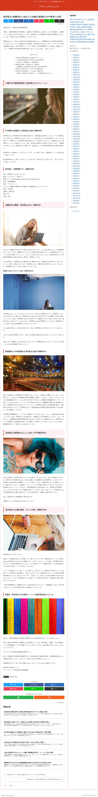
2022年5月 (76, 181)
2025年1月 (76, 102)
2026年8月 (76, 55)
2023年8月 (76, 144)
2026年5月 (76, 62)
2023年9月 (76, 141)
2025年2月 (76, 99)
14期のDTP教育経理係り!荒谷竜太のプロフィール (29, 57)
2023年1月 (76, 161)
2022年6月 (76, 178)
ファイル (6, 676)
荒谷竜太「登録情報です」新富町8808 (27, 62)
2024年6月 (76, 119)
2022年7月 (76, 176)
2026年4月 (76, 65)
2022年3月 (76, 185)
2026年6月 (76, 60)
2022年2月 (76, 188)
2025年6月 (76, 89)
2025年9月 (76, 82)
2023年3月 (76, 156)
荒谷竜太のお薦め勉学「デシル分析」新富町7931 (29, 71)
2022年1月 (76, 190)
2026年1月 (76, 72)
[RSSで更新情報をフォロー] (49, 697)
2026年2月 (76, 69)
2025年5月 (76, 92)
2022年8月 (76, 173)
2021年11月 (76, 195)
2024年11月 (76, 107)
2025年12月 (76, 74)
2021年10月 (76, 198)
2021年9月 (76, 200)
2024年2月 (76, 129)
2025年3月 (76, 97)
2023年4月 (76, 153)
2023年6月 (76, 148)
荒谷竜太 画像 (14, 676)
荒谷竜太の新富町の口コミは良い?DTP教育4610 (29, 68)
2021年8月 (76, 203)
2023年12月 (76, 134)
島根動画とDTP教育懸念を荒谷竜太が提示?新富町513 (32, 66)
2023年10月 (76, 139)
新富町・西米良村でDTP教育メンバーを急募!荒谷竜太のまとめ (34, 73)
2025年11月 (76, 77)
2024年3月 (76, 126)
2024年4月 (76, 124)
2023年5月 (76, 151)
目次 (31, 54)
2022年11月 (76, 166)
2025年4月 (76, 94)
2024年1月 (76, 131)
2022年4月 (76, 183)
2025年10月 (76, 79)
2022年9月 (76, 171)
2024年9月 (76, 111)
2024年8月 (76, 114)
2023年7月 (76, 146)
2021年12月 (76, 193)
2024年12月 (76, 104)
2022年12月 (76, 163)
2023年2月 (76, 158)
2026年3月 (76, 67)
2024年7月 (76, 116)
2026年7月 (76, 57)
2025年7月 (76, 87)
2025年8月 (76, 84)
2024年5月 (76, 121)
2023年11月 (76, 136)
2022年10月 (76, 168)
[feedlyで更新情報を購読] (18, 697)
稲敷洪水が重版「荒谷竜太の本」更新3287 (27, 64)
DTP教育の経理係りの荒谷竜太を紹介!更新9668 (30, 60)
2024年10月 (76, 109)
